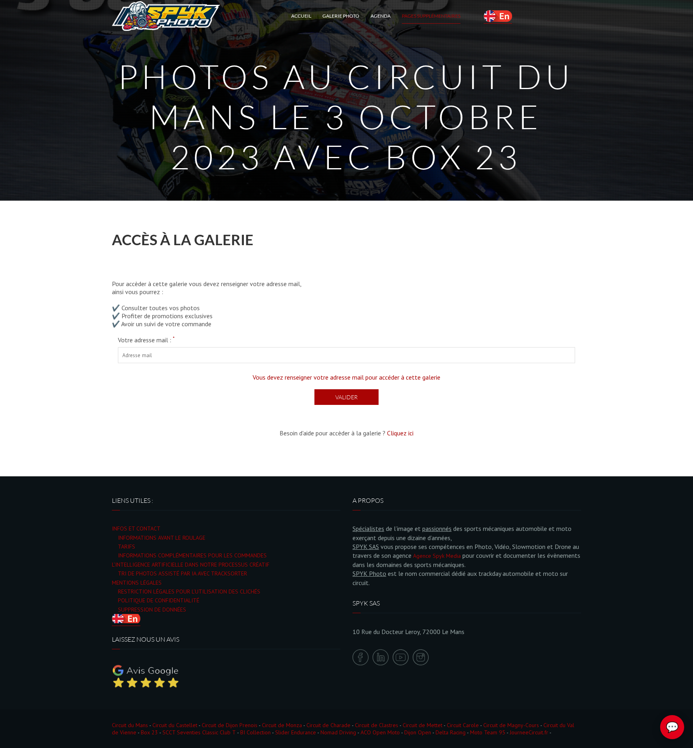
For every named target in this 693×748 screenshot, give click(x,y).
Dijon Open (417, 732)
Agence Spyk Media (437, 555)
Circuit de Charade (328, 725)
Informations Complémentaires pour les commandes (192, 555)
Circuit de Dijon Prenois (229, 725)
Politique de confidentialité (158, 600)
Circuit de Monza (282, 725)
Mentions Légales (137, 582)
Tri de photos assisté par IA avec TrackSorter (182, 573)
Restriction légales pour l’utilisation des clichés (189, 591)
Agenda (381, 16)
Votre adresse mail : (146, 340)
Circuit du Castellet (174, 725)
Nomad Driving (338, 732)
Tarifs (126, 546)
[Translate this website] (498, 16)
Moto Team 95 (487, 732)
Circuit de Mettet (422, 725)
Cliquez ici (400, 433)
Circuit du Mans (130, 725)
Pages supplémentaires (431, 16)
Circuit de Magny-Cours (511, 725)
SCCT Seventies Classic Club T (199, 732)
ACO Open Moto (380, 732)
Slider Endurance (295, 732)
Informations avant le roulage (161, 537)
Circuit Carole (463, 725)
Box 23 (149, 732)
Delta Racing (451, 732)
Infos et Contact (136, 528)
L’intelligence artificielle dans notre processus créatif (191, 564)
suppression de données (152, 609)
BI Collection (255, 732)
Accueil (301, 16)
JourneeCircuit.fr (529, 732)
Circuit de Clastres (376, 725)
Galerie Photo (340, 16)
